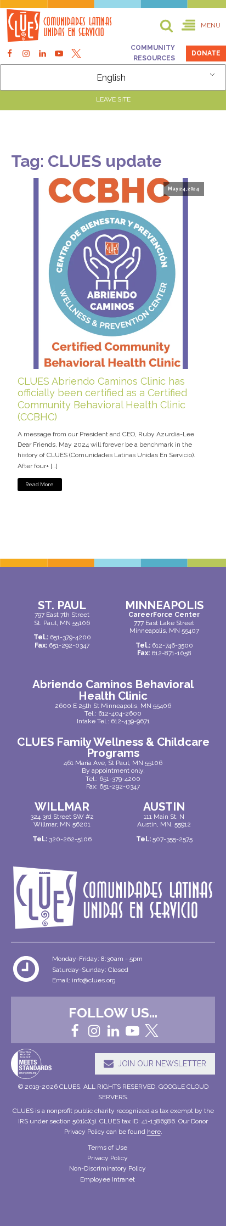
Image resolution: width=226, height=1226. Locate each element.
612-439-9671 (130, 721)
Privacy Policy (107, 1158)
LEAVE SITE (113, 99)
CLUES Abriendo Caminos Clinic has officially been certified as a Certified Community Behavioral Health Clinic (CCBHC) (102, 399)
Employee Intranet (107, 1179)
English (111, 77)
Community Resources (153, 53)
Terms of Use (107, 1147)
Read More (39, 484)
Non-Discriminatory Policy (107, 1168)
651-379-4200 (119, 779)
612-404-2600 (120, 713)
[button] (201, 25)
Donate (206, 53)
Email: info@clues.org (84, 980)
